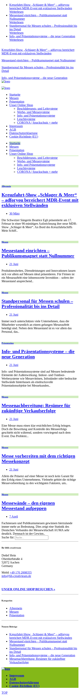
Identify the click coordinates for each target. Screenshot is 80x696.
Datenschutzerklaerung (23, 133)
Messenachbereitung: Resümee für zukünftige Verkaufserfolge (36, 408)
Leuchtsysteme (26, 119)
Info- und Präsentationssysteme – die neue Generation (42, 36)
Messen (14, 98)
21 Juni (13, 264)
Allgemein (6, 186)
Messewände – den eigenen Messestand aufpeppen (28, 505)
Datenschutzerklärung (24, 682)
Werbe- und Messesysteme (33, 112)
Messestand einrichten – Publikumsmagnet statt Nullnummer (39, 60)
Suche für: (8, 537)
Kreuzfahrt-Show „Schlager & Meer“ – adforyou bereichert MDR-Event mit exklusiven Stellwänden (40, 6)
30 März (14, 213)
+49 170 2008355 (21, 572)
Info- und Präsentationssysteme (36, 115)
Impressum (16, 126)
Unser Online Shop (21, 105)
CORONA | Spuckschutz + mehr (37, 122)
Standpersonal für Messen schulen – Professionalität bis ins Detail (37, 304)
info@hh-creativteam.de (16, 576)
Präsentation (16, 101)
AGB (12, 129)
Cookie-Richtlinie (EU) (23, 136)
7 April (13, 516)
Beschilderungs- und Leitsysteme (37, 108)
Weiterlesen (16, 11)
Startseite (14, 94)
